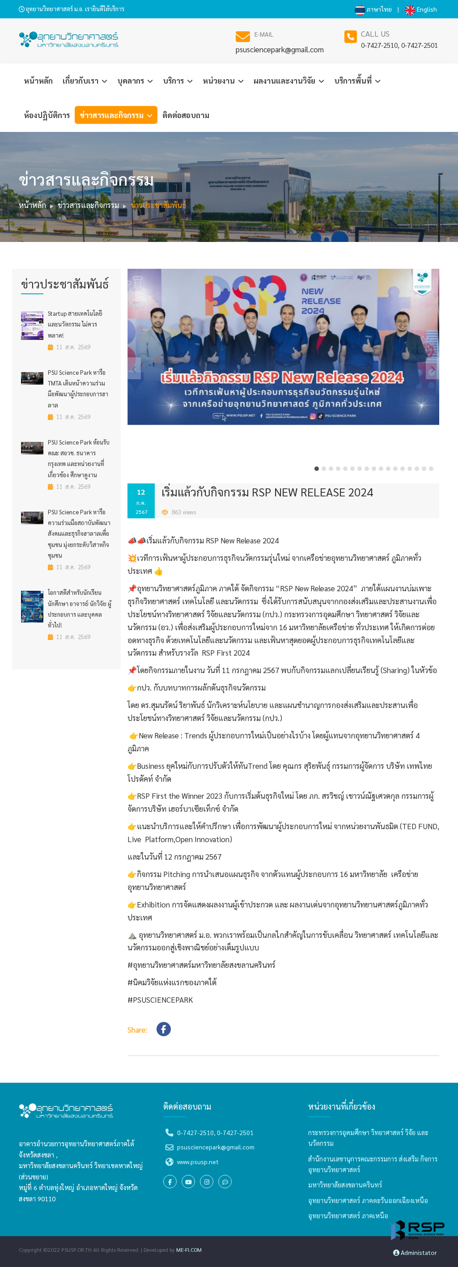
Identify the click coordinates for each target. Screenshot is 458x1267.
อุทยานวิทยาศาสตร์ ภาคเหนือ (348, 1216)
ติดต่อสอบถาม (185, 115)
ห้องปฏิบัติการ (47, 115)
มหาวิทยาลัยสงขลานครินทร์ (345, 1185)
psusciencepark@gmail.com (280, 49)
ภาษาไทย (378, 9)
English (426, 9)
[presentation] (134, 368)
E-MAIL (263, 34)
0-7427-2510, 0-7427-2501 (399, 45)
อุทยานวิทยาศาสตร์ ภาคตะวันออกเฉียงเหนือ (368, 1200)
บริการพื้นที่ (353, 80)
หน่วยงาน (220, 80)
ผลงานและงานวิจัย (285, 80)
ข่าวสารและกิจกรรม (112, 115)
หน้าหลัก (38, 80)
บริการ (174, 80)
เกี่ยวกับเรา (81, 80)
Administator (418, 1252)
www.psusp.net (198, 1161)
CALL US (375, 33)
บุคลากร (131, 80)
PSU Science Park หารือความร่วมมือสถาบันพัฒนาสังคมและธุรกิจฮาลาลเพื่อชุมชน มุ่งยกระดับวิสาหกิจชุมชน (79, 533)
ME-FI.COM (189, 1249)
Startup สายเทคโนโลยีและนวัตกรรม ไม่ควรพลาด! (75, 324)
